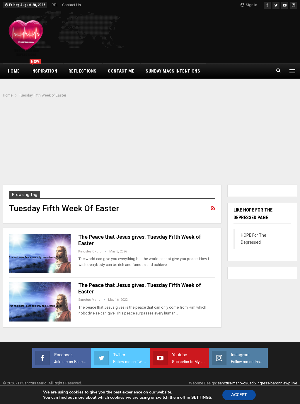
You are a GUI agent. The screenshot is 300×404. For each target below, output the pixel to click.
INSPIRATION (44, 69)
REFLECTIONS (82, 71)
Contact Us (71, 5)
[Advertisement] (150, 142)
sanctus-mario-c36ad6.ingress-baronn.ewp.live (257, 383)
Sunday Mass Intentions (173, 71)
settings (201, 397)
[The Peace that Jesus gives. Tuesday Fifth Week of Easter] (40, 253)
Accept (239, 395)
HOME (14, 71)
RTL (55, 5)
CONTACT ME (121, 71)
